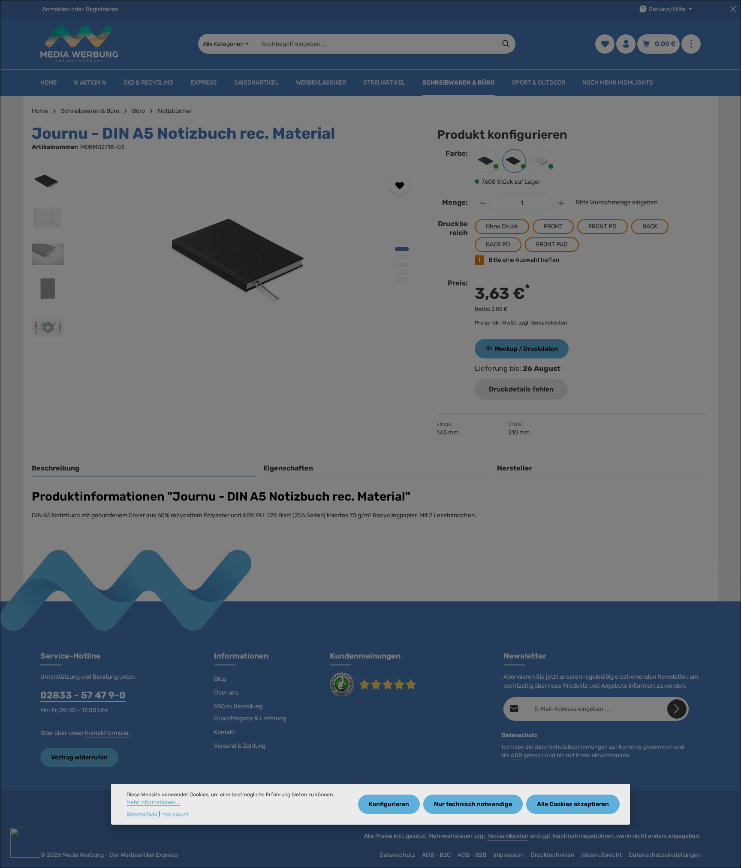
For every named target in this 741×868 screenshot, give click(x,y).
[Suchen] (506, 44)
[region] (225, 257)
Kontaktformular (107, 733)
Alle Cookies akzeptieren (573, 804)
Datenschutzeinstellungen (665, 855)
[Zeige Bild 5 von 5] (402, 280)
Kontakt (224, 732)
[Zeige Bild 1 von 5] (402, 249)
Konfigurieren (389, 804)
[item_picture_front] (245, 257)
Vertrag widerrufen (79, 757)
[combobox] (375, 44)
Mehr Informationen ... (153, 802)
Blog (220, 679)
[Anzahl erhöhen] (561, 202)
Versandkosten (508, 836)
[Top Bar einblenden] (691, 44)
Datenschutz (397, 855)
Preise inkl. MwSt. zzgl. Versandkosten (521, 323)
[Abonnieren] (677, 709)
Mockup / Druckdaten (526, 348)
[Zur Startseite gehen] (79, 44)
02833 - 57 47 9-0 (83, 695)
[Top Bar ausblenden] (733, 9)
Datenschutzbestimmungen (571, 747)
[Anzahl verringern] (483, 202)
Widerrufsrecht (601, 855)
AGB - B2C (436, 855)
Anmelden (55, 9)
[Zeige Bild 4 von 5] (402, 272)
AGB (516, 755)
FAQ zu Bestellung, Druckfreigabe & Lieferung (250, 712)
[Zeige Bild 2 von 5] (402, 256)
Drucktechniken (552, 855)
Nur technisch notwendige (473, 804)
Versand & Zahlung (239, 746)
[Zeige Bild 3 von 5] (402, 264)
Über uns (226, 692)
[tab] (144, 468)
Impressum (508, 855)
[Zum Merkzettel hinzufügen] (399, 185)
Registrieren (101, 9)
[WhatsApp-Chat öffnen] (25, 843)
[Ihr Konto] (626, 44)
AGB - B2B (472, 855)
